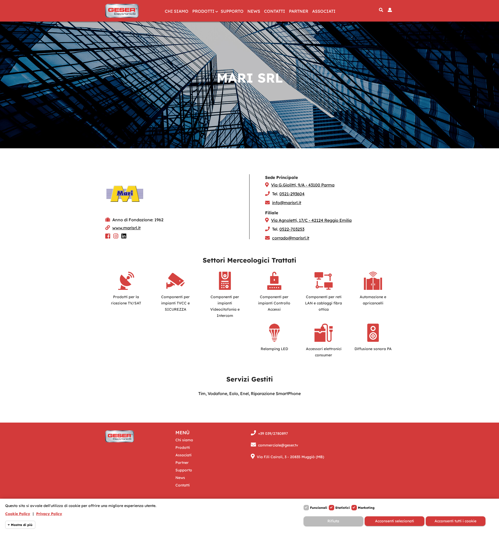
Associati (324, 11)
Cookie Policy (17, 513)
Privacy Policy (49, 513)
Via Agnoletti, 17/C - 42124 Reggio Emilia (311, 220)
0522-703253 (291, 229)
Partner (298, 11)
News (253, 11)
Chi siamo (176, 11)
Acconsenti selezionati (394, 521)
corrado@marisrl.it (290, 238)
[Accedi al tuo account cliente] (390, 10)
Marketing (366, 508)
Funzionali (318, 508)
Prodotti (203, 11)
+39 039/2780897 (273, 433)
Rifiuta (333, 521)
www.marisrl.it (126, 227)
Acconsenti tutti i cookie (455, 521)
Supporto (232, 11)
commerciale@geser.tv (278, 445)
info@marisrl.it (286, 202)
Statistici (342, 508)
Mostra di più (21, 525)
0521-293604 (292, 193)
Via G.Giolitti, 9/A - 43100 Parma (302, 185)
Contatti (274, 11)
